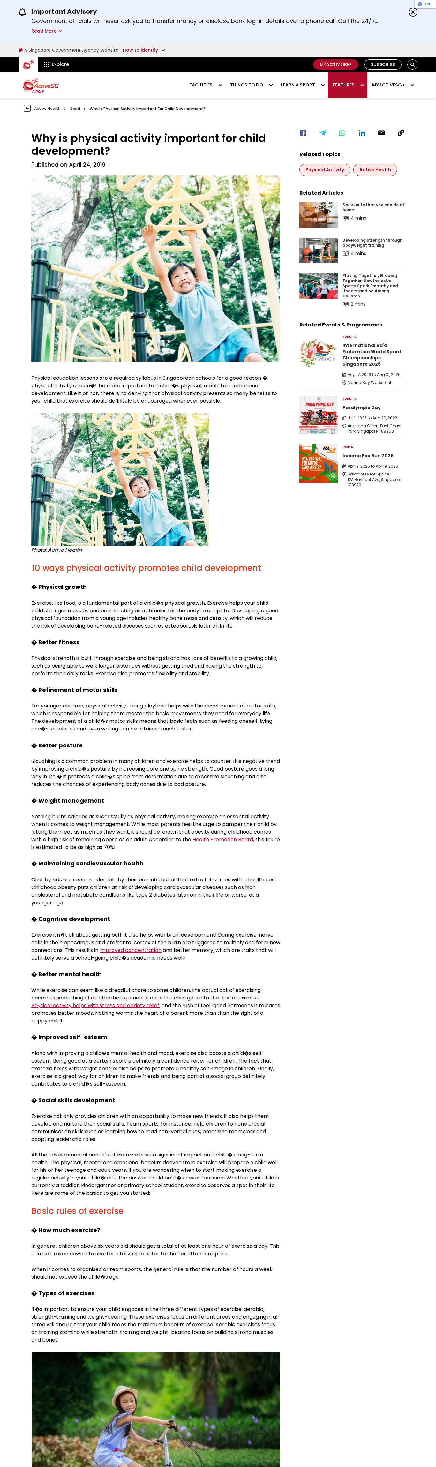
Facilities (201, 85)
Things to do (246, 85)
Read (75, 108)
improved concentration (131, 950)
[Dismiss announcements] (413, 12)
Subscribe (383, 64)
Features (344, 85)
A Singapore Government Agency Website (71, 50)
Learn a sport (298, 85)
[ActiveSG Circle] (41, 85)
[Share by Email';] (381, 133)
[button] (412, 64)
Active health (375, 170)
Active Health (47, 108)
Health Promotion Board (222, 839)
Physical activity (324, 170)
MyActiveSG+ (336, 64)
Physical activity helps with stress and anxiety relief (95, 1005)
